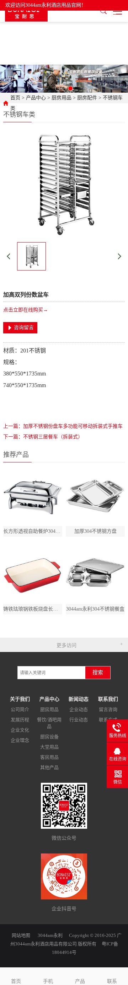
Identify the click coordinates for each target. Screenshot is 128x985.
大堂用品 (49, 747)
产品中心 (36, 97)
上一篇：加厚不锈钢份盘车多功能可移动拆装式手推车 (63, 426)
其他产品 (49, 767)
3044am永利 (50, 935)
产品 (80, 981)
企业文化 (20, 730)
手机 (48, 981)
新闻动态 (79, 699)
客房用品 (49, 757)
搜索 (97, 672)
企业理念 (20, 740)
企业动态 (78, 709)
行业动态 (78, 719)
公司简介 (20, 709)
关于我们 (20, 699)
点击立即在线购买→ (25, 310)
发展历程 (20, 719)
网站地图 (21, 935)
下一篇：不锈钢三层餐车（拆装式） (43, 436)
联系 (112, 981)
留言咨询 (108, 709)
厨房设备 (49, 736)
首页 (15, 97)
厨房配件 (87, 97)
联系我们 (108, 699)
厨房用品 (61, 97)
